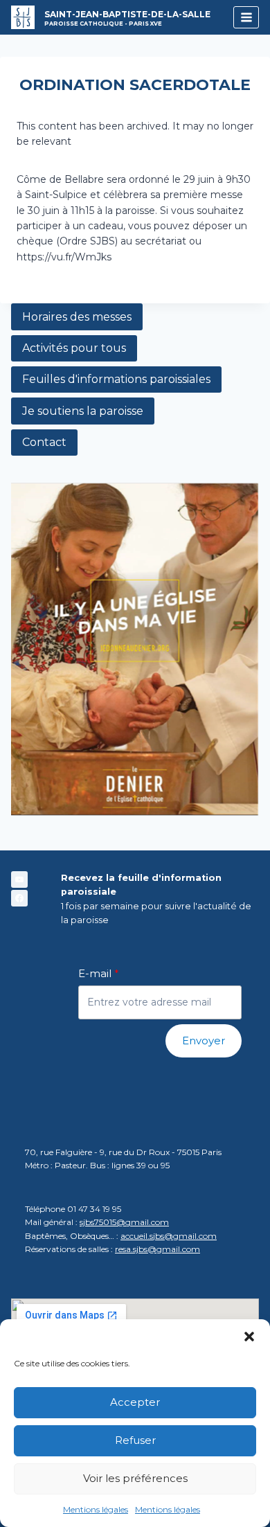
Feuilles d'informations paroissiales (116, 379)
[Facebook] (19, 898)
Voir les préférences (135, 1478)
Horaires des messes (77, 316)
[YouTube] (19, 879)
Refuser (135, 1440)
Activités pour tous (74, 348)
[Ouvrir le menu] (246, 17)
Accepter (135, 1402)
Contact (44, 442)
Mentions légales (95, 1509)
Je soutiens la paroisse (82, 411)
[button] (249, 1336)
